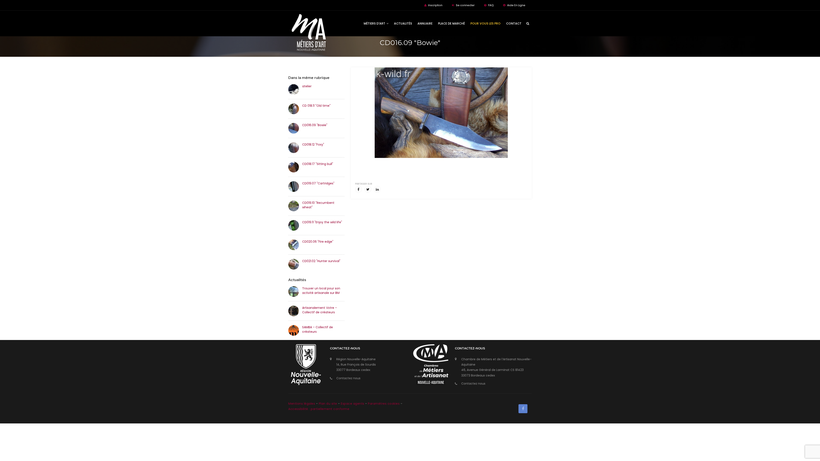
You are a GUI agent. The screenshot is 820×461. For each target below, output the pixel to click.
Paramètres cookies (384, 403)
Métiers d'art (375, 23)
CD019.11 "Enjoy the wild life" (322, 222)
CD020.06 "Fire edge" (317, 241)
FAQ (491, 5)
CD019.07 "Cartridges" (318, 183)
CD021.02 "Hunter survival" (321, 261)
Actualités (403, 23)
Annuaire (424, 23)
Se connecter (465, 5)
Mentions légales (302, 403)
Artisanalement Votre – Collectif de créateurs (319, 310)
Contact (513, 23)
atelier (307, 86)
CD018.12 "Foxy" (313, 144)
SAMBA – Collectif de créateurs (317, 329)
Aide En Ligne (516, 5)
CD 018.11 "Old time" (316, 106)
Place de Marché (451, 23)
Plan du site (328, 403)
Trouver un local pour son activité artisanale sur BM (321, 290)
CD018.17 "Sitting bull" (317, 164)
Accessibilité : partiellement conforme (318, 409)
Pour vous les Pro (485, 23)
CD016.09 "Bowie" (314, 125)
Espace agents (353, 403)
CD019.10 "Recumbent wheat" (318, 205)
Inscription (435, 5)
